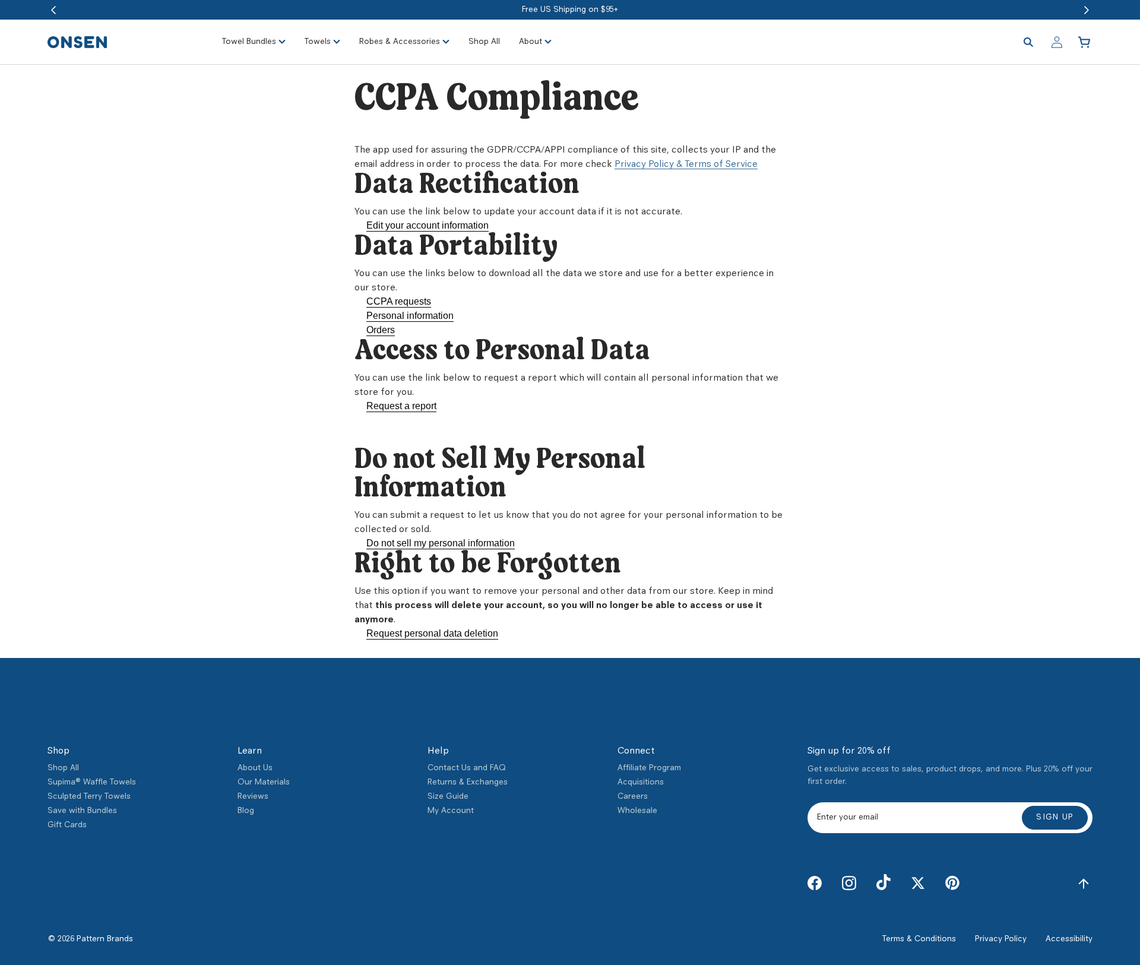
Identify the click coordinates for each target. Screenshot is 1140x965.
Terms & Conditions (919, 939)
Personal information (410, 316)
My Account (451, 810)
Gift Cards (67, 825)
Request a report (401, 406)
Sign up (1055, 817)
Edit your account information (427, 225)
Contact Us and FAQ (467, 768)
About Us (255, 768)
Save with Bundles (82, 810)
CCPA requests (398, 301)
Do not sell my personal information (440, 543)
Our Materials (264, 782)
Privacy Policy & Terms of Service (686, 164)
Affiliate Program (649, 768)
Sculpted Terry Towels (89, 796)
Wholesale (637, 810)
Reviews (253, 796)
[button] (53, 10)
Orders (380, 330)
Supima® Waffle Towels (92, 782)
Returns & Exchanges (468, 782)
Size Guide (448, 796)
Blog (246, 810)
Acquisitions (641, 782)
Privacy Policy (1001, 939)
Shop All (63, 768)
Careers (633, 796)
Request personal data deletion (432, 633)
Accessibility (1069, 939)
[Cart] (1085, 42)
